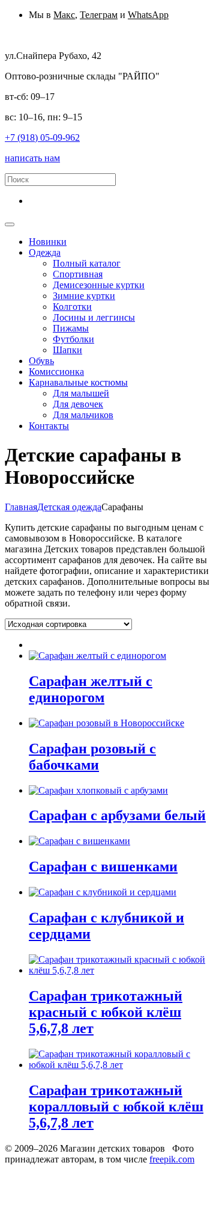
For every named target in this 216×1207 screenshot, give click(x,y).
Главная (21, 507)
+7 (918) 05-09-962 (42, 137)
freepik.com (171, 1159)
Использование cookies (52, 1181)
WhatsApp (148, 15)
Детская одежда (69, 507)
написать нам (32, 158)
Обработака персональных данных (76, 1170)
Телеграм (99, 15)
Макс (64, 15)
